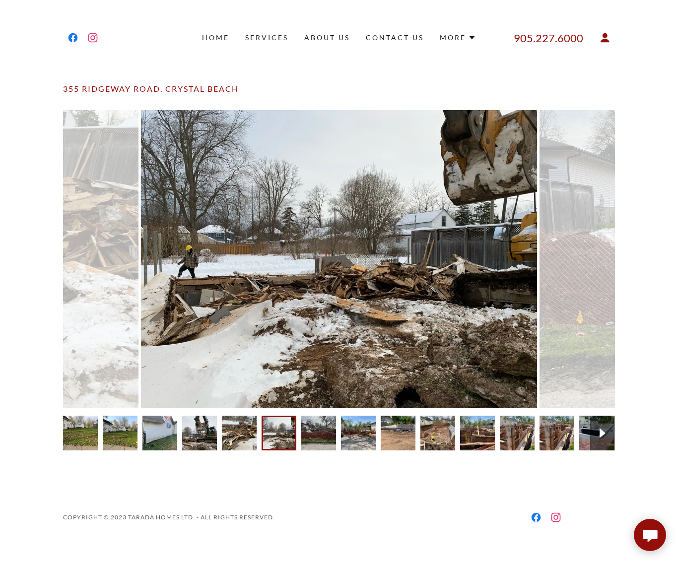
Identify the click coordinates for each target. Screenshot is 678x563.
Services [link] (266, 37)
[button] (458, 38)
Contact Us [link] (395, 37)
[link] (73, 38)
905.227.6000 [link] (548, 38)
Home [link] (215, 37)
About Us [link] (327, 37)
